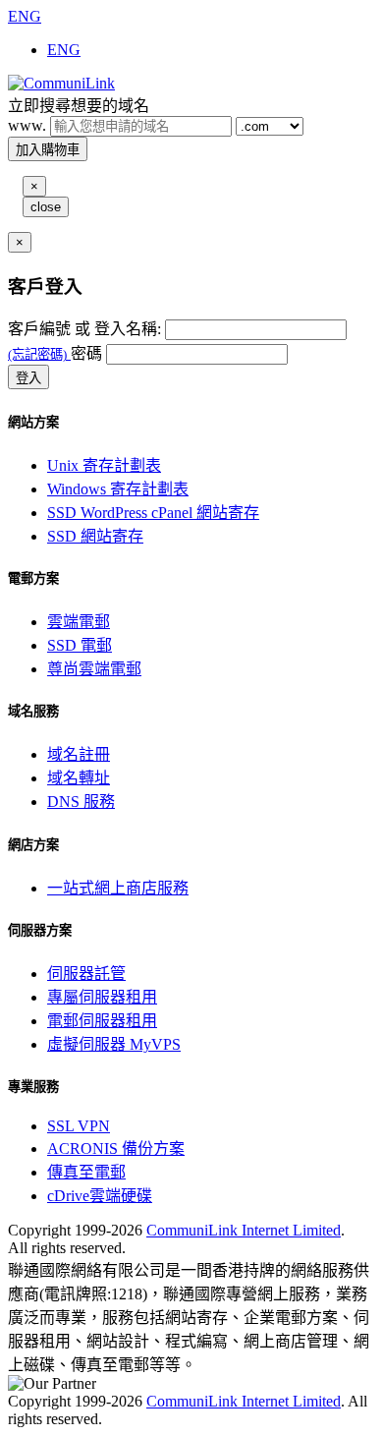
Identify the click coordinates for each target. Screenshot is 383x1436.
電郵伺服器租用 (102, 1020)
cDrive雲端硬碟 (99, 1195)
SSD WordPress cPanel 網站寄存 (153, 512)
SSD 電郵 (79, 645)
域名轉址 (78, 778)
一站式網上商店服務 (118, 888)
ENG (24, 16)
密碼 (86, 353)
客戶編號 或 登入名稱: (84, 328)
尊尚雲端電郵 (94, 669)
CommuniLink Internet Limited (243, 1230)
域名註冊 (78, 754)
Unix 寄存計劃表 (104, 465)
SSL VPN (78, 1126)
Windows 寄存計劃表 (118, 489)
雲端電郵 (78, 621)
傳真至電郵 (86, 1172)
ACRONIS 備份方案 (116, 1148)
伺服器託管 (86, 973)
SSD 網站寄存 (95, 536)
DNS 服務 (81, 801)
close (45, 207)
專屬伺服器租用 (102, 997)
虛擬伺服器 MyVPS (114, 1044)
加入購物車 (48, 150)
